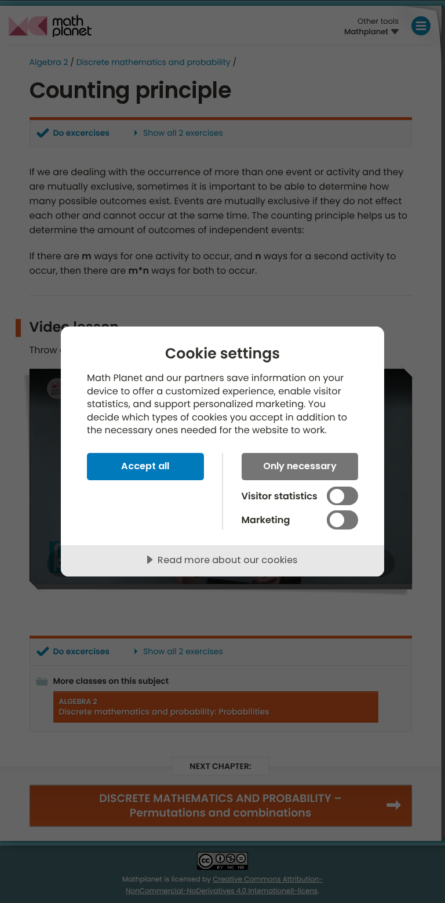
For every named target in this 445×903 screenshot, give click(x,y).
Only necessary (300, 466)
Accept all (145, 466)
